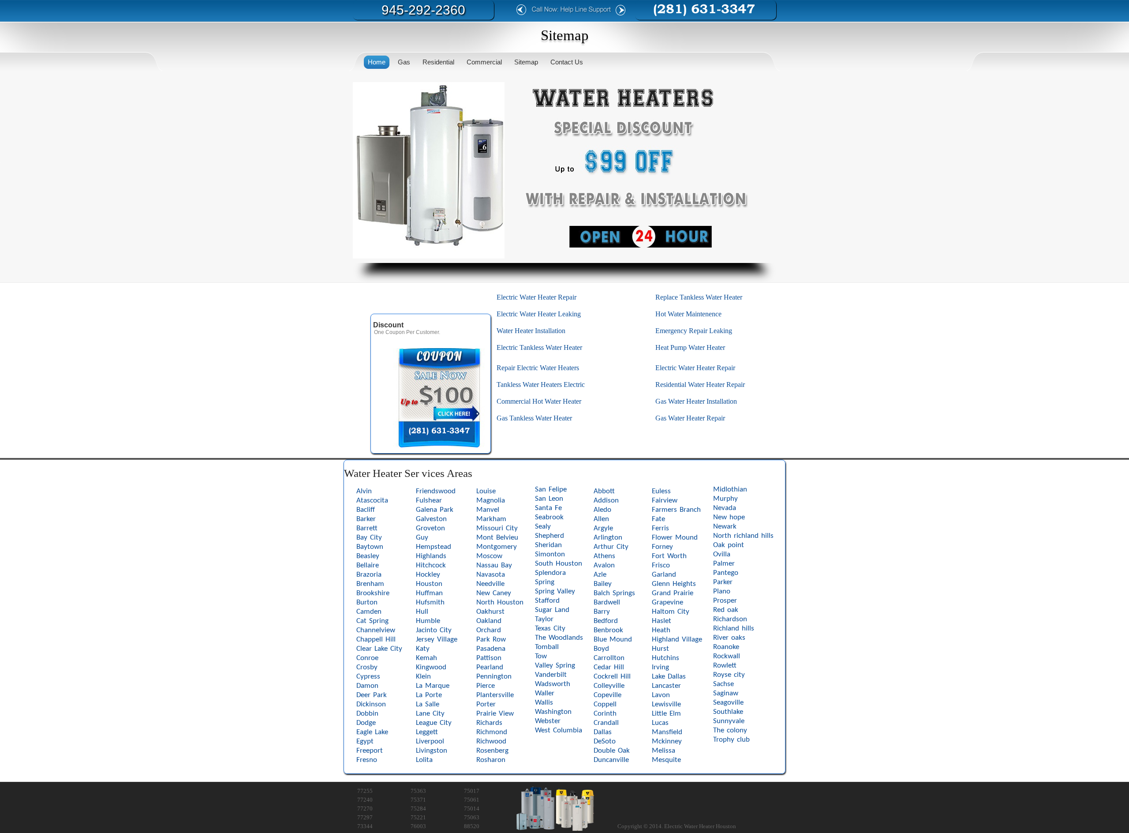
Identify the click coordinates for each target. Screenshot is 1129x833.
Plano (721, 591)
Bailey (603, 584)
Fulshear (429, 500)
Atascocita (372, 500)
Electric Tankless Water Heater (539, 347)
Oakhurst (490, 611)
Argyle (603, 528)
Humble (428, 621)
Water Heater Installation (531, 330)
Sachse (723, 684)
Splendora (550, 573)
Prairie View (495, 713)
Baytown (369, 547)
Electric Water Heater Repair (536, 297)
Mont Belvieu (497, 537)
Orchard (488, 630)
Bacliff (365, 510)
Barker (366, 519)
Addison (606, 500)
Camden (368, 611)
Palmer (724, 563)
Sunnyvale (728, 721)
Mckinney (667, 741)
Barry (602, 611)
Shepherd (549, 536)
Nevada (724, 508)
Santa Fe (548, 508)
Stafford (547, 600)
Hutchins (665, 658)
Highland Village (677, 639)
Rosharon (490, 760)
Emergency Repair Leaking (693, 330)
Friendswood (436, 491)
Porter (486, 704)
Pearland (489, 667)
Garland (664, 574)
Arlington (608, 537)
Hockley (428, 574)
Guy (422, 537)
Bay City (369, 537)
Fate (658, 519)
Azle (600, 574)
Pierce (485, 686)
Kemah (426, 658)
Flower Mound (675, 537)
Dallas (603, 732)
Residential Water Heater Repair (700, 384)
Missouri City (497, 528)
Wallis (544, 702)
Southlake (728, 712)
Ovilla (721, 554)
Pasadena (490, 649)
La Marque (432, 686)
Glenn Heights (674, 584)
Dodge (366, 723)
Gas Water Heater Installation (696, 401)
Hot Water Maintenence (688, 314)
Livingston (431, 750)
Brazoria (368, 574)
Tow (541, 656)
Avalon (604, 565)
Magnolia (490, 500)
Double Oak (612, 750)
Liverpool (430, 741)
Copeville (607, 695)
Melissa (663, 750)
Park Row (491, 639)
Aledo (602, 510)
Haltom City (670, 611)
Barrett (367, 528)
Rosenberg (492, 750)
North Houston (499, 602)
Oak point (728, 545)
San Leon (549, 499)
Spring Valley (555, 591)
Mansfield (667, 732)
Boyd (601, 649)
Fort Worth (669, 556)
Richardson (730, 619)
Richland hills (733, 628)
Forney (662, 547)
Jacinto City (434, 630)
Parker (723, 582)
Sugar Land (552, 610)
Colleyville (609, 686)
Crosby (367, 667)
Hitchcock (431, 565)
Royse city (729, 675)
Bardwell (607, 602)
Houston (429, 584)
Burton (367, 602)
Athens (604, 556)
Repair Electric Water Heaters (538, 367)
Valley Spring (555, 665)
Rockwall (726, 656)
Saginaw (725, 693)
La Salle (427, 704)
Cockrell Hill (612, 676)
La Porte (429, 695)
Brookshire (372, 593)
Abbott (604, 491)
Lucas (660, 723)
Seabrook (549, 517)
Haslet (661, 621)
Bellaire (367, 565)
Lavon (661, 695)
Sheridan (548, 545)
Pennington (494, 676)
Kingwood (431, 667)
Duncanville (611, 760)
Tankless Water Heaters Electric (541, 384)
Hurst (660, 649)
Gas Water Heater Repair (690, 418)
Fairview (664, 500)
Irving (660, 667)
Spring (544, 582)
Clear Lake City (379, 649)
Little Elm (666, 713)
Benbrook (608, 630)
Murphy (725, 499)
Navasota (490, 574)
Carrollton (609, 658)
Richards (489, 723)
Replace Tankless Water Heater (698, 297)
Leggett (427, 732)
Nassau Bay (494, 565)
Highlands (431, 556)
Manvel (487, 510)
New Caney (493, 593)
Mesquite (666, 760)
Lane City (430, 713)
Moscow (489, 556)
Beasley (367, 556)
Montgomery (496, 547)
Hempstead (433, 547)
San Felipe (551, 489)
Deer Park (371, 695)
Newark (724, 526)
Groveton (430, 528)
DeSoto (605, 741)
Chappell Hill (376, 639)
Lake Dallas (669, 676)
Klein (423, 676)
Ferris (660, 528)
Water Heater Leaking (549, 314)
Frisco (661, 565)
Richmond (491, 732)
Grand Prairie (672, 593)
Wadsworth (552, 684)
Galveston (431, 519)
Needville (490, 584)
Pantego (725, 573)
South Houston (558, 563)
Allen (601, 519)
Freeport (369, 750)
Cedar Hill (609, 667)
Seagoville (728, 702)
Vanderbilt (551, 675)
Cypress (368, 676)
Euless (661, 491)
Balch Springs (614, 593)
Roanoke (726, 647)
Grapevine (667, 602)
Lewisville (666, 704)
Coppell (605, 704)
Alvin (364, 491)
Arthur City (611, 547)
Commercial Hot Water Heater (539, 401)
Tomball (547, 647)
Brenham (370, 584)
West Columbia (558, 730)
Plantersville (495, 695)
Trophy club (731, 739)
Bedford (606, 621)
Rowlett (724, 665)
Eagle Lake (372, 732)
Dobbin (367, 713)
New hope (729, 517)
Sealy (543, 526)
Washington (553, 712)
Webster (548, 721)
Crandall (606, 723)
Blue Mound (613, 639)
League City (434, 723)
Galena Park (434, 510)
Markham (491, 519)
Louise (486, 491)
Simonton (550, 554)
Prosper (725, 600)
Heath (661, 630)
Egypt (365, 741)
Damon (367, 686)
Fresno (366, 760)
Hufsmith (430, 602)
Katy (423, 649)
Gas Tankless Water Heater (534, 418)
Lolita (424, 760)
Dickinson (371, 704)
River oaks (729, 638)
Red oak (725, 610)
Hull (422, 611)
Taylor (544, 619)
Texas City (550, 628)
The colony (730, 730)
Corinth (605, 713)
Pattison (488, 658)
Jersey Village (436, 639)
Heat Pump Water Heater (690, 347)
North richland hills (743, 536)
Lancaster (666, 686)
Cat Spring (372, 621)
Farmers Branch (676, 510)
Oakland (488, 621)
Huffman (429, 593)
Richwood (491, 741)
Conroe (367, 658)
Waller (544, 693)
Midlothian (730, 489)
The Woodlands (559, 638)
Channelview (375, 630)
